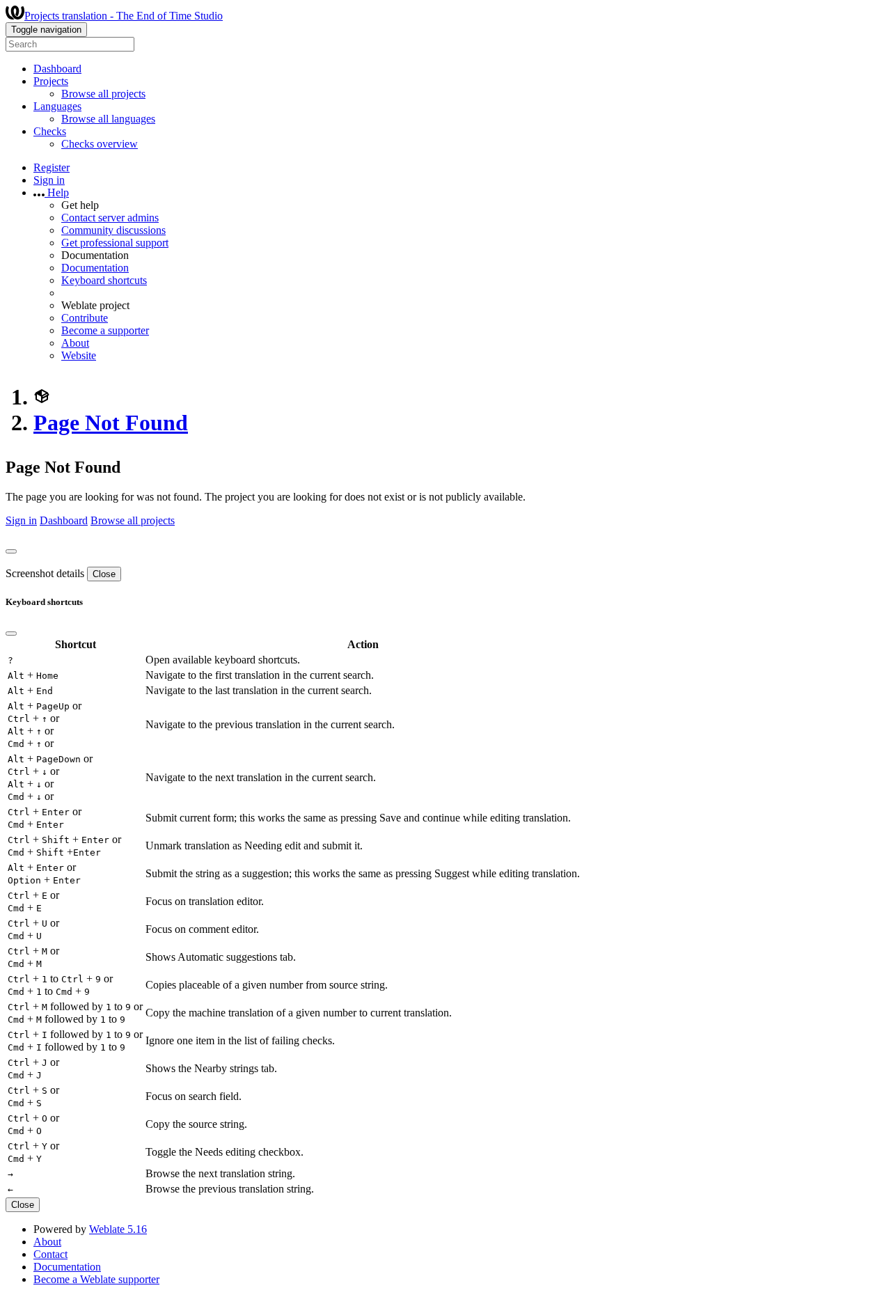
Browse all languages (108, 119)
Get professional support (114, 243)
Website (78, 355)
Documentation (95, 268)
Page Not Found (110, 422)
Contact (50, 1254)
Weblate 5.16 (118, 1229)
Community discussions (113, 230)
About (75, 343)
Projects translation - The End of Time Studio (123, 16)
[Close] (11, 551)
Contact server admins (110, 217)
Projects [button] (50, 81)
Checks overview (99, 144)
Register (51, 167)
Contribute (84, 318)
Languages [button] (57, 106)
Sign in (49, 180)
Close (104, 574)
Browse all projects (103, 94)
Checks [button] (49, 131)
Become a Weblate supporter (96, 1279)
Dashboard (57, 68)
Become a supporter (105, 330)
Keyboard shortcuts (104, 280)
